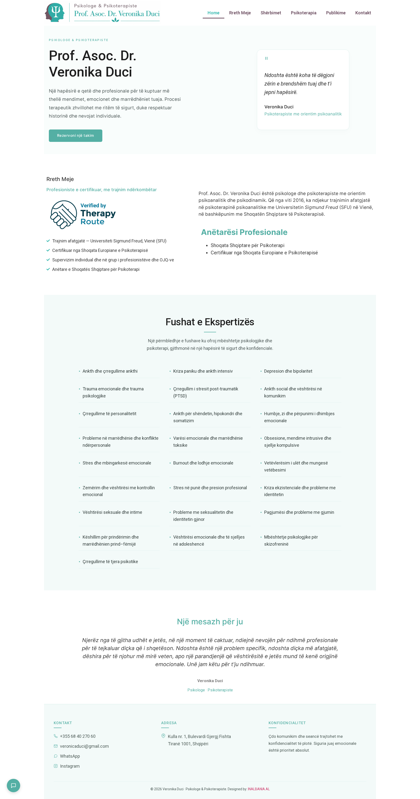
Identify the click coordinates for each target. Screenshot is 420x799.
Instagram (70, 766)
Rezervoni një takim (75, 135)
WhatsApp (70, 756)
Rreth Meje (240, 12)
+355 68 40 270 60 (78, 736)
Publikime (336, 12)
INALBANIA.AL (258, 789)
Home (213, 12)
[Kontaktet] (13, 785)
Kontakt (363, 12)
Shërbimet (271, 12)
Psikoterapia (303, 12)
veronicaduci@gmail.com (84, 746)
